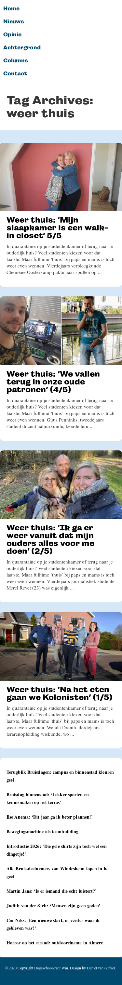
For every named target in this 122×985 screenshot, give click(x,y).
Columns (15, 60)
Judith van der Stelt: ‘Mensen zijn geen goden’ (54, 905)
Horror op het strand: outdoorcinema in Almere (55, 942)
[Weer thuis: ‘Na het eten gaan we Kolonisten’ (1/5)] (61, 646)
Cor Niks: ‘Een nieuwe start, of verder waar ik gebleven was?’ (53, 924)
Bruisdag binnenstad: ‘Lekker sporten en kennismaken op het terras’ (48, 798)
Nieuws (13, 21)
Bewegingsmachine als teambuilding (42, 831)
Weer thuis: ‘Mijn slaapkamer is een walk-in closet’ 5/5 (58, 227)
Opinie (12, 34)
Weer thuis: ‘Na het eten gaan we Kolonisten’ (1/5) (60, 693)
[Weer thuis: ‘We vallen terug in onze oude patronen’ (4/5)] (61, 330)
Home (11, 8)
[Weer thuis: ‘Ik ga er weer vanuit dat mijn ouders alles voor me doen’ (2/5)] (61, 484)
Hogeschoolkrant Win (51, 967)
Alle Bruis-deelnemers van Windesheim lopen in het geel (58, 872)
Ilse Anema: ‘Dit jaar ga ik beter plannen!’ (50, 816)
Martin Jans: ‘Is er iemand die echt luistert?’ (52, 891)
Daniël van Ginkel (101, 967)
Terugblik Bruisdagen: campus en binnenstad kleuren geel (60, 776)
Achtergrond (22, 47)
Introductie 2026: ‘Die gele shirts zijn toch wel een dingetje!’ (57, 850)
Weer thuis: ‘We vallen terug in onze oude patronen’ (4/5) (53, 381)
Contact (15, 73)
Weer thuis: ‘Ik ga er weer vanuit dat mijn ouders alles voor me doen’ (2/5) (50, 539)
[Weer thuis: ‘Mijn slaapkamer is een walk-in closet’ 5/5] (61, 177)
